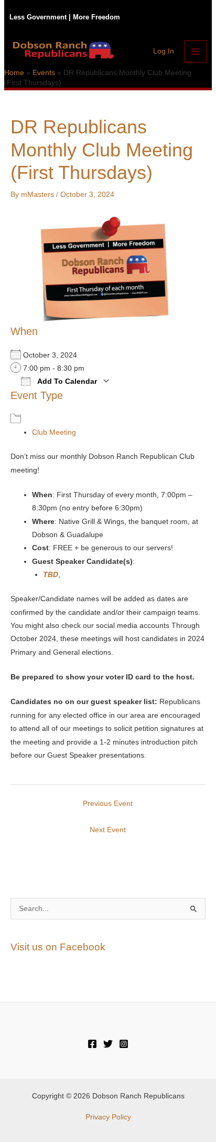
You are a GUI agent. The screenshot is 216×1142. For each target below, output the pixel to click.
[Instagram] (123, 1044)
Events (44, 73)
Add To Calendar (66, 381)
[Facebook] (92, 1044)
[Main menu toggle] (195, 51)
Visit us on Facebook (57, 946)
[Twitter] (108, 1044)
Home (14, 73)
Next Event (108, 830)
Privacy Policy (108, 1117)
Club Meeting (54, 432)
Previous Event (108, 804)
